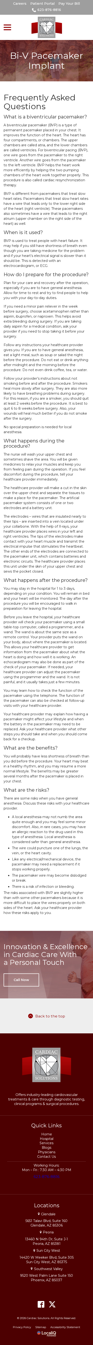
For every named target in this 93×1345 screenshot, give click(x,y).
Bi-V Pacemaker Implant (46, 61)
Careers (19, 3)
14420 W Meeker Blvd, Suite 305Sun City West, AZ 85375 (47, 1259)
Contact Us (46, 1156)
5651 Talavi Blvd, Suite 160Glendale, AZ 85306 (46, 1223)
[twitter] (52, 1304)
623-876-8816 (49, 10)
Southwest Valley (48, 1269)
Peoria (48, 1232)
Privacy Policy (22, 1327)
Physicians (46, 1152)
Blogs (46, 1147)
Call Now (21, 980)
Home (46, 1134)
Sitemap (40, 1327)
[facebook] (41, 1304)
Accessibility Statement (65, 1327)
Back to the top (50, 1016)
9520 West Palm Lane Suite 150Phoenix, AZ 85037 (46, 1277)
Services (46, 1143)
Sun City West (48, 1250)
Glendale (48, 1214)
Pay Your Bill (69, 3)
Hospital (46, 1139)
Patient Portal (42, 3)
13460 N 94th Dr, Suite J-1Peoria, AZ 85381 (46, 1241)
